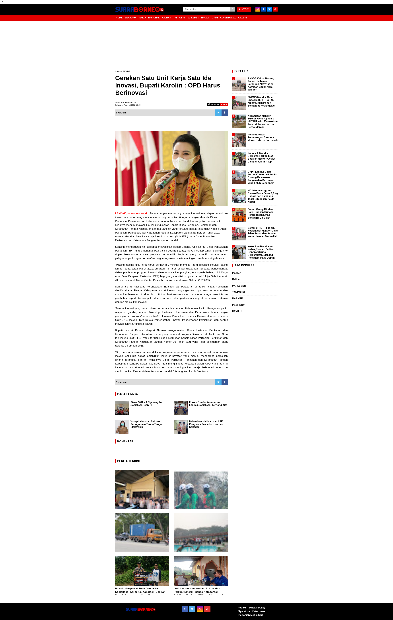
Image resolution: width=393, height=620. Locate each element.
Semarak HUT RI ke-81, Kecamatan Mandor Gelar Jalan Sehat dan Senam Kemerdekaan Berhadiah (263, 232)
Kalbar (236, 279)
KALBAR (166, 17)
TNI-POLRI (179, 17)
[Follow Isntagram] (200, 609)
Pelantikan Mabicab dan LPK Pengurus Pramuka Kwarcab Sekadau (206, 424)
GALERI (242, 17)
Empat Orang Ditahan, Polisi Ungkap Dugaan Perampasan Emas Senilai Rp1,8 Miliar (261, 213)
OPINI (215, 17)
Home (118, 71)
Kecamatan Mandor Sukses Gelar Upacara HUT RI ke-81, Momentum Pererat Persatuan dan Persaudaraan (263, 121)
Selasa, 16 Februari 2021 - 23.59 (127, 105)
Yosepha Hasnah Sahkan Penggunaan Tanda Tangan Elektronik (146, 424)
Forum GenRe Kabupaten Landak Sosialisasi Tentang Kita (208, 403)
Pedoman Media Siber (251, 615)
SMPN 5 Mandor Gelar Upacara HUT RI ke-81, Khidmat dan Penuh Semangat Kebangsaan (261, 101)
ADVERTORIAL (228, 17)
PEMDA (142, 17)
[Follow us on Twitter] (192, 609)
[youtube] (275, 9)
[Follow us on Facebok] (185, 609)
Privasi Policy (257, 607)
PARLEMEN (193, 17)
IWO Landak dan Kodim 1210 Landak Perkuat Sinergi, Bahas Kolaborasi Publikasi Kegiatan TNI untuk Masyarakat (200, 592)
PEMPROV (238, 305)
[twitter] (269, 9)
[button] (274, 16)
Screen (244, 9)
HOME (119, 17)
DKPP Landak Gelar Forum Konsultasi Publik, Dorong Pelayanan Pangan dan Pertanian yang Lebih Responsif (262, 177)
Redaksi (242, 607)
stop (224, 104)
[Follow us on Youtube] (207, 609)
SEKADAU (130, 17)
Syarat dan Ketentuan (251, 611)
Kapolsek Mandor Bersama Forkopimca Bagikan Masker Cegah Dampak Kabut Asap (261, 157)
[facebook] (263, 9)
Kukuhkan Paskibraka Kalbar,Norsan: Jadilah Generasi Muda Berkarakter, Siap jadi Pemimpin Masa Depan (261, 252)
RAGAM (205, 17)
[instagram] (257, 9)
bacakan (214, 104)
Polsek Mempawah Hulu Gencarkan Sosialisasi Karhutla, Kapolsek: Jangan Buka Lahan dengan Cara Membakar (140, 592)
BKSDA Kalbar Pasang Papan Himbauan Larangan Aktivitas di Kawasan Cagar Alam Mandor (261, 84)
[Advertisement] (196, 45)
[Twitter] (218, 112)
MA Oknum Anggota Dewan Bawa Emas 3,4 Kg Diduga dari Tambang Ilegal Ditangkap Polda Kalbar (263, 196)
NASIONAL (154, 17)
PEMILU (236, 311)
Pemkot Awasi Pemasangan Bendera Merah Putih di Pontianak (263, 137)
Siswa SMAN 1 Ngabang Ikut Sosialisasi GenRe (147, 403)
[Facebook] (225, 112)
